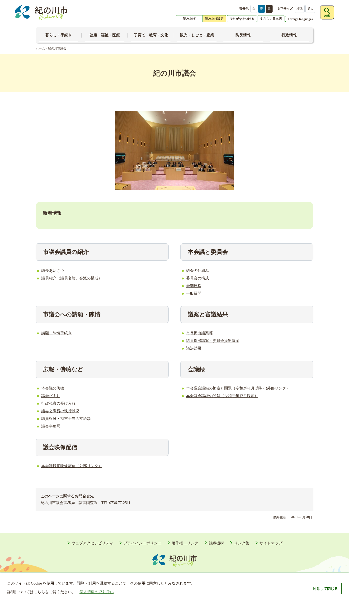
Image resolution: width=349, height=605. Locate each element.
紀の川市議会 (57, 48)
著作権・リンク (185, 543)
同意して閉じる (325, 589)
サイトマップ (270, 543)
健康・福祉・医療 (105, 35)
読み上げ (189, 18)
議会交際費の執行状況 (60, 411)
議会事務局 (50, 426)
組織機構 (216, 543)
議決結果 (193, 348)
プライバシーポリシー (142, 543)
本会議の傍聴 (52, 388)
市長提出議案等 (199, 333)
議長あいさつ (52, 271)
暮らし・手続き (58, 35)
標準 (300, 8)
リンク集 (241, 543)
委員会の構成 (197, 278)
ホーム (40, 48)
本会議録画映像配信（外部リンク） (71, 466)
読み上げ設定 (214, 18)
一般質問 (193, 293)
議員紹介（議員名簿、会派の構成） (71, 278)
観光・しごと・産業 (197, 35)
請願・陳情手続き (56, 333)
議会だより (50, 396)
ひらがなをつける (242, 18)
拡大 (310, 8)
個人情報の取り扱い (97, 592)
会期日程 (193, 286)
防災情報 (243, 35)
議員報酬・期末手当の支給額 (66, 419)
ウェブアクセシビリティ (92, 543)
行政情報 (289, 35)
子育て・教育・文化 (151, 35)
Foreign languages (300, 19)
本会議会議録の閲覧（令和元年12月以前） (222, 396)
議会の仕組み (197, 271)
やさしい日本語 (271, 18)
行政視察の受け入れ (58, 403)
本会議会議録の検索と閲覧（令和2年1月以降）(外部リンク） (238, 388)
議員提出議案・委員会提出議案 (212, 341)
